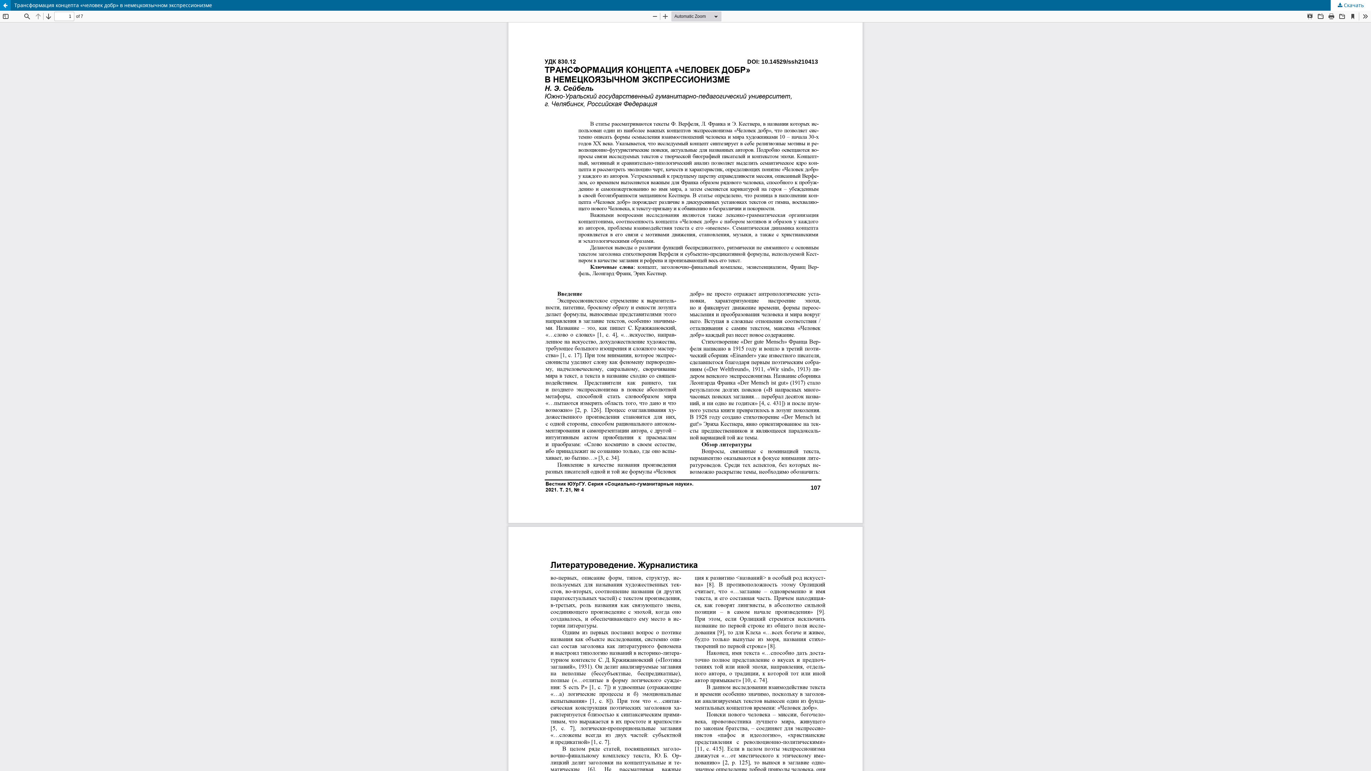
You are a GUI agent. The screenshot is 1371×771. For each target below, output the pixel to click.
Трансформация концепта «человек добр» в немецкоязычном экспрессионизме (113, 5)
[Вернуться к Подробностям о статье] (5, 5)
